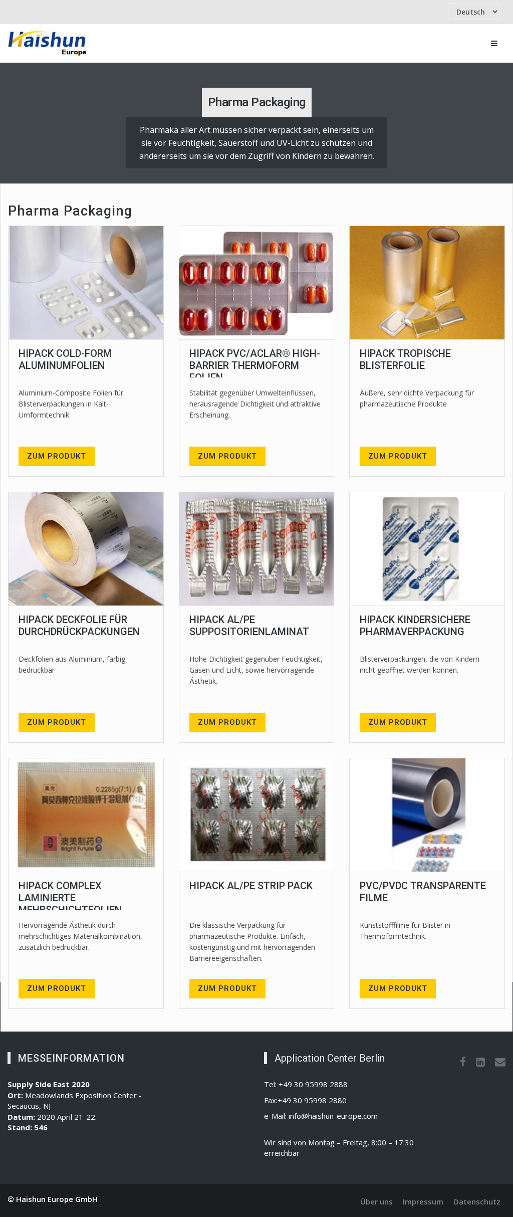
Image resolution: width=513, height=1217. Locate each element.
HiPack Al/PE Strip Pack (251, 886)
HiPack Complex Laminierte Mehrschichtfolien (70, 898)
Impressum (423, 1201)
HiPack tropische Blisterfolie (405, 359)
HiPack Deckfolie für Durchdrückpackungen (79, 626)
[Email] (500, 1062)
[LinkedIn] (480, 1062)
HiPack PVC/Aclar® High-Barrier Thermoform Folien (254, 365)
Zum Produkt (56, 456)
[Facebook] (463, 1062)
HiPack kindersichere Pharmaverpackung (415, 626)
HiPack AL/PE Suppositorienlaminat (249, 626)
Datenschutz (476, 1201)
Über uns (376, 1201)
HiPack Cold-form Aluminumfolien (65, 359)
